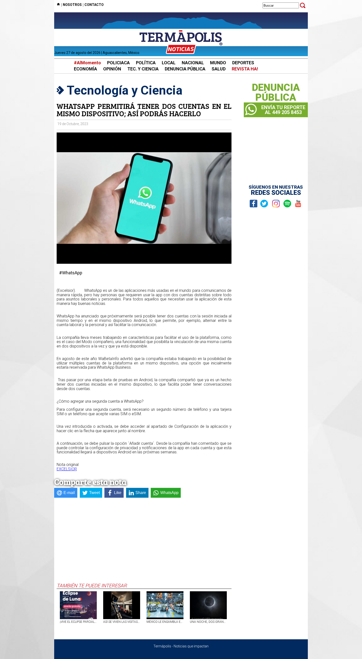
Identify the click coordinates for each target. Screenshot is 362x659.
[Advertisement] (144, 545)
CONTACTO (94, 5)
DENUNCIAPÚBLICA (276, 92)
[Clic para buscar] (302, 5)
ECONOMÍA (85, 68)
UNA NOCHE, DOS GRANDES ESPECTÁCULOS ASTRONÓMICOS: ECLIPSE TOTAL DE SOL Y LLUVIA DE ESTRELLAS (208, 622)
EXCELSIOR (67, 469)
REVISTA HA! (245, 68)
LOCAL (169, 62)
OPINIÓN (112, 68)
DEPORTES (243, 62)
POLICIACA (118, 62)
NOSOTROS (72, 5)
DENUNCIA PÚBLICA (185, 68)
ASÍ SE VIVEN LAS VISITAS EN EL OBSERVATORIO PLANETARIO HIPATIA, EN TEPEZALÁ (121, 622)
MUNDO (218, 62)
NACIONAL (193, 62)
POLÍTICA (146, 62)
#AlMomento (87, 62)
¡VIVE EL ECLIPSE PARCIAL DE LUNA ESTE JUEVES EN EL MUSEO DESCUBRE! (78, 622)
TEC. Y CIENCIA (143, 68)
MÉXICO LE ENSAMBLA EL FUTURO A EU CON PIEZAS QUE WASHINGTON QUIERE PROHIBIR (165, 622)
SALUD (219, 68)
